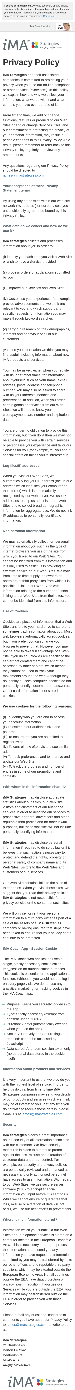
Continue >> (49, 16)
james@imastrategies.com (23, 175)
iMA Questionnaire (40, 26)
